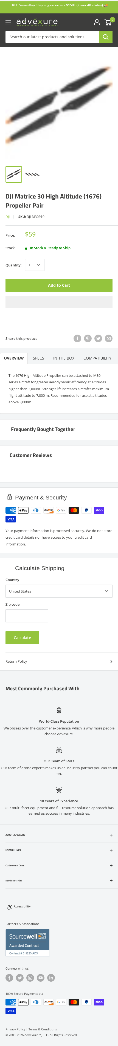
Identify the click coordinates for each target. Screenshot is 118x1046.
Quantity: (13, 265)
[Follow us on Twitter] (20, 978)
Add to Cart (59, 285)
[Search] (106, 37)
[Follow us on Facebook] (9, 978)
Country (12, 579)
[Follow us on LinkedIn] (51, 978)
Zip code (12, 604)
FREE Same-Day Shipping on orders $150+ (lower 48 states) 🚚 (59, 5)
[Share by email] (109, 338)
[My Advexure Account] (97, 22)
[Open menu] (8, 22)
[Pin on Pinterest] (88, 338)
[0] (108, 22)
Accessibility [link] (22, 906)
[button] (59, 302)
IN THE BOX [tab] (63, 358)
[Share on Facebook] (77, 338)
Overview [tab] (14, 358)
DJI (7, 216)
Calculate (22, 637)
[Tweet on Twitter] (98, 338)
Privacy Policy (15, 1029)
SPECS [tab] (38, 358)
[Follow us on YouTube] (40, 978)
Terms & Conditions (43, 1029)
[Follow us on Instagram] (30, 978)
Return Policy (16, 661)
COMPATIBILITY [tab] (97, 358)
